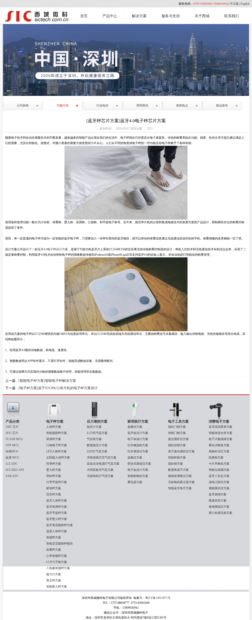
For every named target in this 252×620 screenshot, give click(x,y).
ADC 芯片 (12, 426)
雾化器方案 (134, 482)
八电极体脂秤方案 (58, 568)
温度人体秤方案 (56, 531)
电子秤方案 (54, 421)
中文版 (234, 3)
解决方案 (139, 16)
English (245, 3)
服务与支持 (170, 16)
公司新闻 (23, 105)
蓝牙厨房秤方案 (56, 506)
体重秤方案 (53, 549)
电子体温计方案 (137, 439)
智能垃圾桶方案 (219, 470)
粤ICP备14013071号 (158, 598)
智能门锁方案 (177, 433)
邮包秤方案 (53, 488)
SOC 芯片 (12, 433)
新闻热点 (182, 105)
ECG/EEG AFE (15, 470)
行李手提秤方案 (56, 482)
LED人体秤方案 (56, 451)
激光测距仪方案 (178, 439)
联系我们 (231, 16)
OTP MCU (12, 445)
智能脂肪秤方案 (56, 433)
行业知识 (102, 105)
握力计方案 (53, 574)
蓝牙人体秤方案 (56, 500)
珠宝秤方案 (53, 580)
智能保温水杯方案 (220, 433)
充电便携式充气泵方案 (101, 457)
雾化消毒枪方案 (219, 445)
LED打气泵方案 (97, 451)
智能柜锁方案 (177, 457)
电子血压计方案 (137, 470)
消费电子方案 (219, 421)
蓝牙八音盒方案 (219, 476)
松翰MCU (12, 451)
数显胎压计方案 (97, 445)
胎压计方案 (94, 426)
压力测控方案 (97, 421)
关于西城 (202, 16)
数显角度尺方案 (178, 470)
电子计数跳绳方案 (220, 439)
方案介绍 (62, 105)
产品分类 (12, 421)
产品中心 (109, 16)
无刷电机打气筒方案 (100, 476)
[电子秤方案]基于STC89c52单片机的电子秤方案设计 (58, 388)
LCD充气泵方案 (97, 433)
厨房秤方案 (53, 439)
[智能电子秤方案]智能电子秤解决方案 (47, 381)
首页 (84, 16)
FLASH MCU (14, 439)
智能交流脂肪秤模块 (59, 543)
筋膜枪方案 (216, 457)
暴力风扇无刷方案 (220, 513)
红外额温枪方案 (137, 445)
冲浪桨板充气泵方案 (100, 470)
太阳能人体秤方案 (58, 457)
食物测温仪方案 (219, 506)
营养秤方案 (53, 463)
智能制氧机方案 (137, 476)
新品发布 (222, 105)
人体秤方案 (53, 426)
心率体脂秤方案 (56, 556)
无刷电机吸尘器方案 (181, 482)
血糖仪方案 (134, 426)
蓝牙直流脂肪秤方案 (59, 525)
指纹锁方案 (175, 463)
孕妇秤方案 (53, 476)
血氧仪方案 (134, 457)
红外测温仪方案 (137, 451)
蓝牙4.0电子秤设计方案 (53, 249)
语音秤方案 (53, 494)
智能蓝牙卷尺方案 (180, 488)
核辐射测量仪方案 (180, 476)
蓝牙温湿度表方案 (220, 426)
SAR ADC (12, 476)
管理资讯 (142, 105)
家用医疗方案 (137, 421)
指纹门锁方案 (177, 426)
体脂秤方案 (53, 537)
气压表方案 (94, 439)
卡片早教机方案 (219, 463)
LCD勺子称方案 (56, 562)
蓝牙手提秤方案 (56, 513)
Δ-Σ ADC (11, 463)
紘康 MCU (12, 457)
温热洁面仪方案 (219, 482)
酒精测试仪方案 (219, 488)
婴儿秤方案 (53, 470)
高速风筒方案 (217, 500)
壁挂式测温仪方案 (139, 463)
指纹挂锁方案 (177, 445)
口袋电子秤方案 (56, 445)
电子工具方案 (178, 421)
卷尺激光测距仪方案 (181, 451)
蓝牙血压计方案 (137, 433)
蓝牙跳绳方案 (217, 494)
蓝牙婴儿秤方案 (56, 519)
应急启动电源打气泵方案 (103, 463)
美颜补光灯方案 (219, 451)
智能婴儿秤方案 (56, 586)
